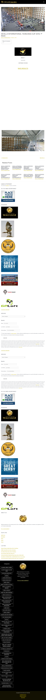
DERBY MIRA (6, 607)
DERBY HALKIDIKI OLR (7, 594)
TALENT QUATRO (6, 670)
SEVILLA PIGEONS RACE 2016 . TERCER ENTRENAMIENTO (39, 167)
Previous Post (4, 157)
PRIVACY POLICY (23, 696)
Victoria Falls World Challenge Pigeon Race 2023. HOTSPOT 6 (12, 558)
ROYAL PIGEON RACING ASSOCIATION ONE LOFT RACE (6, 662)
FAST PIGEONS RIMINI (6, 617)
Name (2, 323)
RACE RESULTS (23, 68)
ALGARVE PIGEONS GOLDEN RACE (6, 570)
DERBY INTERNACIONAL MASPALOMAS (6, 605)
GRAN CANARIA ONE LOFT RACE (6, 626)
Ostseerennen (6, 650)
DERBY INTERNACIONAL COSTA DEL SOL (7, 601)
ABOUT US (3, 535)
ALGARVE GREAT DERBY (6, 567)
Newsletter (3, 536)
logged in (7, 185)
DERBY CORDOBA (6, 590)
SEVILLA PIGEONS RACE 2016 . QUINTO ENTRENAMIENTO (16, 176)
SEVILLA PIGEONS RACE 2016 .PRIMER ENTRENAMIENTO (17, 167)
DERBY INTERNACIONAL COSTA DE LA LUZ (7, 598)
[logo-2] (9, 292)
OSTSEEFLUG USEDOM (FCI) (6, 648)
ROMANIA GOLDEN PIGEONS (6, 658)
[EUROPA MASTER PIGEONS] (9, 279)
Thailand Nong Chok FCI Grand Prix (6, 676)
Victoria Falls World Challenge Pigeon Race (6, 686)
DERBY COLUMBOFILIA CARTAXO (6, 584)
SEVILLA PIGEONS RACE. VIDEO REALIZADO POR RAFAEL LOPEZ (5, 167)
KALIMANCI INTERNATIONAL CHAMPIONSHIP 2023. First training (13, 556)
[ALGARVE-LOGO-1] (9, 263)
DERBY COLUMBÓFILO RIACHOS (6, 587)
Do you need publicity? (5, 528)
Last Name (3, 326)
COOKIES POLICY (23, 694)
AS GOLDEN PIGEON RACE (7, 573)
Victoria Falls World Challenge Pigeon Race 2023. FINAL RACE (12, 555)
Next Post (42, 157)
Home (2, 540)
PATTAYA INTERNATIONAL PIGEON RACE (6, 654)
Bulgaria (6, 575)
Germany (6, 619)
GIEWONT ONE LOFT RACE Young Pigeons (7, 622)
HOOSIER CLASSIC (6, 628)
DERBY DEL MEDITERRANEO (6, 592)
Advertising (23, 697)
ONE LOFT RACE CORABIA (7, 637)
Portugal (6, 656)
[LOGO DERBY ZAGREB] (8, 246)
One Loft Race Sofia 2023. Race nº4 (7, 553)
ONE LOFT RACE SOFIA (6, 639)
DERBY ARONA (6, 582)
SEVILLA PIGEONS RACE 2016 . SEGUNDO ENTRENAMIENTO (28, 167)
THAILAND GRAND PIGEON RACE (7, 673)
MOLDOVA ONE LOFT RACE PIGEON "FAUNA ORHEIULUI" (6, 635)
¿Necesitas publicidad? (5, 309)
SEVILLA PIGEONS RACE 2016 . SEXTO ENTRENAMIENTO (28, 175)
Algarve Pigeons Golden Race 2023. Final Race (9, 548)
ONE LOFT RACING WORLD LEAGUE (6, 645)
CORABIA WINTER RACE (6, 577)
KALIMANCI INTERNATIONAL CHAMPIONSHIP (6, 631)
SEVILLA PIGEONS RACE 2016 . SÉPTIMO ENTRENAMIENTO (39, 176)
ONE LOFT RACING (6, 642)
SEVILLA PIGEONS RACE (5, 37)
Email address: (4, 330)
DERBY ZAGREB (7, 612)
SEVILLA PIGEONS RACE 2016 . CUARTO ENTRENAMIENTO (5, 176)
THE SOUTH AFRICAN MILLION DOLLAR (6, 680)
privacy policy (13, 333)
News (2, 538)
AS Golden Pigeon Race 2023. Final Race (8, 551)
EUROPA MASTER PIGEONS (6, 614)
